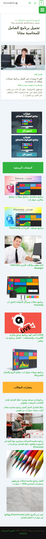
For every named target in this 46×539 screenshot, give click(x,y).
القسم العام (38, 74)
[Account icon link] (35, 3)
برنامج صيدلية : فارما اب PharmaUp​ (26, 228)
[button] (30, 3)
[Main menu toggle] (42, 10)
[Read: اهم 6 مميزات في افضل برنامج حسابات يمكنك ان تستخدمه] (23, 57)
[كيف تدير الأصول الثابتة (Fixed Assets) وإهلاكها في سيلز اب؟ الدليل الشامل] (25, 499)
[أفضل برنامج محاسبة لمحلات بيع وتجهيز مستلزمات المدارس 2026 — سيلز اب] (25, 464)
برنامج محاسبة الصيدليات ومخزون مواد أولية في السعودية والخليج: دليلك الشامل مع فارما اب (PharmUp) (23, 444)
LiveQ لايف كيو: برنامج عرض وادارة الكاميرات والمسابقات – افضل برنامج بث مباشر (24, 338)
